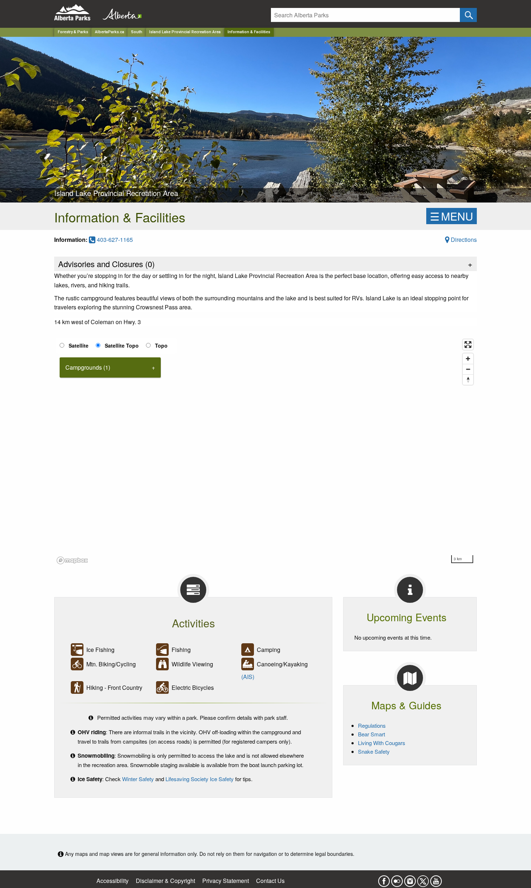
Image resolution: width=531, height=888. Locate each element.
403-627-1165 (114, 239)
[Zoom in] (468, 358)
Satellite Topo (122, 345)
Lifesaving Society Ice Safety (199, 779)
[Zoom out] (468, 369)
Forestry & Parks (73, 32)
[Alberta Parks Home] (76, 12)
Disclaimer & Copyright (165, 880)
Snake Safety (374, 751)
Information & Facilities (249, 32)
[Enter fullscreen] (468, 344)
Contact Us (270, 880)
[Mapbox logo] (72, 560)
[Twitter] (423, 879)
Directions (463, 239)
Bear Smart (371, 734)
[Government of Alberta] (120, 12)
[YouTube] (436, 879)
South (136, 32)
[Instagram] (410, 879)
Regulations (372, 725)
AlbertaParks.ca (109, 32)
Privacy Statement (225, 880)
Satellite (78, 345)
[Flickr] (397, 879)
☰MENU (451, 216)
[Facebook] (384, 879)
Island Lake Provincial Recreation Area (185, 32)
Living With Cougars (381, 742)
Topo (161, 345)
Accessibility (112, 880)
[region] (265, 451)
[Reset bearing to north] (468, 379)
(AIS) (247, 676)
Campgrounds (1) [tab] (87, 367)
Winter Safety (138, 779)
